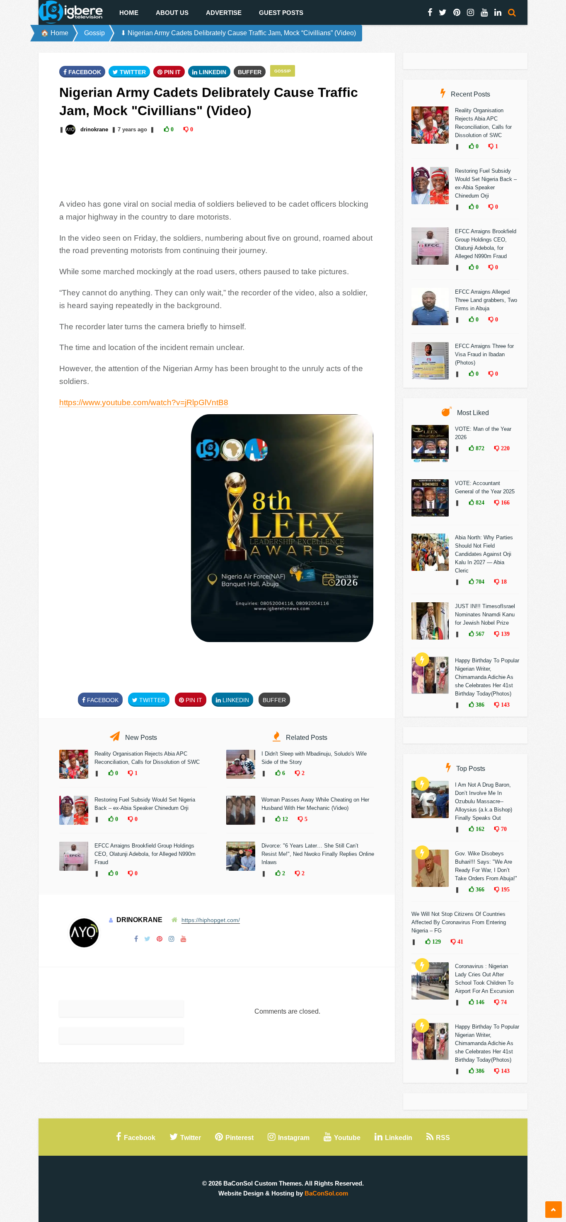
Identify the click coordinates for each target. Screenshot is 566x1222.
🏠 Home (54, 32)
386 (479, 705)
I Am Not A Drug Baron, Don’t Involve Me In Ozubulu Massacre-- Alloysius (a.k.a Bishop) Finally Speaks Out (483, 801)
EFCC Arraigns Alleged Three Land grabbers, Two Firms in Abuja (486, 300)
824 (479, 502)
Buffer (249, 72)
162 (479, 829)
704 (479, 581)
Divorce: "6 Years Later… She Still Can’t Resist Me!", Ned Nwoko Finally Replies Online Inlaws (317, 854)
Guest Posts (281, 12)
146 (479, 1002)
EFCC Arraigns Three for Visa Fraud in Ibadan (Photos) (484, 354)
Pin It (171, 72)
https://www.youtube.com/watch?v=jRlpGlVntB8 (143, 402)
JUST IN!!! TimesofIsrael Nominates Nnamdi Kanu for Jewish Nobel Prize (485, 614)
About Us (172, 12)
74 (503, 1002)
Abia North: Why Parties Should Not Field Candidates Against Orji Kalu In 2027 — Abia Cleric (484, 554)
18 (503, 581)
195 (504, 889)
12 (284, 819)
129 (436, 941)
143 (504, 705)
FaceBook (84, 72)
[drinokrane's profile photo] (71, 129)
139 (504, 634)
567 (479, 634)
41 (459, 941)
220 (504, 448)
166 (504, 502)
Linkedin (211, 72)
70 (503, 829)
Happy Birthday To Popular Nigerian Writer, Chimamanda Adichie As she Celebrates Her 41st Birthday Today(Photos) (487, 677)
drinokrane (94, 129)
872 (479, 448)
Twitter (132, 72)
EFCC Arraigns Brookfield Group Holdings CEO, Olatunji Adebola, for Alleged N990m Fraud (145, 854)
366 (479, 889)
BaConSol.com (326, 1193)
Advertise (224, 12)
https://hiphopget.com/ (210, 920)
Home (128, 12)
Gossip (94, 32)
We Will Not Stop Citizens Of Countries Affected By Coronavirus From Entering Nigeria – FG (458, 922)
